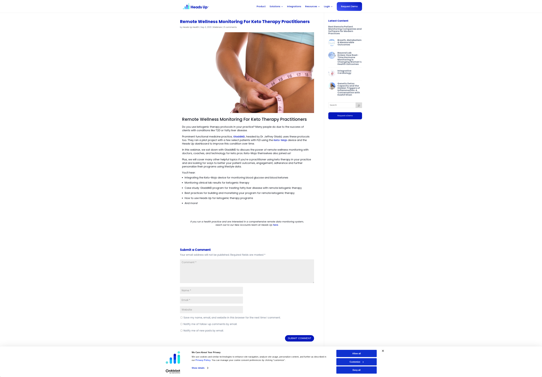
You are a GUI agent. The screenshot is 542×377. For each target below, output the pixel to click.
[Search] (359, 105)
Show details (198, 368)
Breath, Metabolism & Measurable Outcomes (349, 42)
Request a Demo (345, 115)
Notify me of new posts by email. (203, 330)
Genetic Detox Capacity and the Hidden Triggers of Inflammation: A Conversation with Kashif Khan (348, 89)
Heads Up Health (191, 27)
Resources (311, 6)
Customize (355, 362)
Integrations (294, 6)
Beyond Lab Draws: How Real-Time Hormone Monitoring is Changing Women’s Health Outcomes (349, 58)
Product (261, 6)
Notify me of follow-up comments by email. (210, 324)
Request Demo (349, 6)
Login (327, 6)
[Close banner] (383, 351)
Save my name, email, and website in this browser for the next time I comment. (232, 317)
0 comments (230, 27)
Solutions (275, 6)
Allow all (356, 353)
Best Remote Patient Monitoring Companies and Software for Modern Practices (345, 30)
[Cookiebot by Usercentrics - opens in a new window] (173, 371)
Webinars (217, 27)
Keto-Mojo (280, 140)
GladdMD (239, 136)
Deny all (356, 370)
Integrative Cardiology (344, 72)
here (275, 225)
